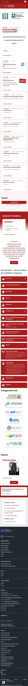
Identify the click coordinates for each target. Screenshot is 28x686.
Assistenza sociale (11, 246)
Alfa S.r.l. (3, 641)
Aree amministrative (5, 543)
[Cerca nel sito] (24, 5)
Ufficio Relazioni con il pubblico (8, 605)
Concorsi (5, 250)
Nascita (23, 252)
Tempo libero (21, 254)
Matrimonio (14, 252)
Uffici (2, 556)
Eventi (2, 585)
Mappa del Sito (9, 681)
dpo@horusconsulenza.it (6, 624)
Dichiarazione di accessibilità (7, 657)
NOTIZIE (5, 27)
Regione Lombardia (5, 1)
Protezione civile (11, 254)
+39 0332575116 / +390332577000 (13, 597)
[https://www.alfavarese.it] (14, 420)
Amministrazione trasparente (7, 658)
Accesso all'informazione (12, 244)
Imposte (14, 250)
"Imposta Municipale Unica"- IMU (9, 65)
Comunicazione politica (20, 248)
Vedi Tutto (14, 482)
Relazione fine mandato (8, 182)
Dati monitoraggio (5, 679)
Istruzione (5, 252)
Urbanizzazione (12, 258)
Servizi (16, 679)
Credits (24, 679)
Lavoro (9, 252)
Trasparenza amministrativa (11, 256)
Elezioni (9, 250)
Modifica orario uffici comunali (10, 153)
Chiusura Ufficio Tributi (8, 80)
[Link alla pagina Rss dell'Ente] (1, 672)
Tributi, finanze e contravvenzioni (8, 566)
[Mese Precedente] (3, 202)
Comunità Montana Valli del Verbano (9, 637)
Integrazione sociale (21, 250)
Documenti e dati (4, 545)
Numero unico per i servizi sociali (11, 124)
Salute (17, 258)
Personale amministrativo (6, 552)
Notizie (2, 573)
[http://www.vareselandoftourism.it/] (14, 436)
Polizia (5, 254)
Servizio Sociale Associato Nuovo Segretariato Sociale (11, 138)
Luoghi (2, 583)
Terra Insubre (4, 648)
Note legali (3, 654)
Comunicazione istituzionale (8, 248)
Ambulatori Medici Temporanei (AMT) (9, 30)
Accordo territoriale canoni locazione (12, 167)
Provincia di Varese (5, 635)
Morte (19, 252)
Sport (16, 254)
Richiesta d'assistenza (6, 665)
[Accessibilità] (4, 682)
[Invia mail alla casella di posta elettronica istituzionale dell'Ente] (11, 601)
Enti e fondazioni (4, 547)
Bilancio (18, 246)
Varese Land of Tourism (6, 650)
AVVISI (7, 122)
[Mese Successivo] (25, 202)
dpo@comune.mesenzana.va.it (8, 626)
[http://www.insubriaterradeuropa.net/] (14, 444)
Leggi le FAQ (3, 660)
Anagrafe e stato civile (6, 564)
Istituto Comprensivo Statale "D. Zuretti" (10, 644)
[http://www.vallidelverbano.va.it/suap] (14, 412)
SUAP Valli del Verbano (6, 639)
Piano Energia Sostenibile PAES (8, 646)
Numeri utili (3, 610)
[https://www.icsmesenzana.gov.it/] (14, 428)
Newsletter (3, 674)
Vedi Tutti (14, 262)
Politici (2, 554)
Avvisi (2, 575)
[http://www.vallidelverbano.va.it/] (14, 404)
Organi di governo (5, 550)
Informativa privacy (5, 652)
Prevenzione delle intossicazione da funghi (13, 96)
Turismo (20, 256)
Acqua (19, 244)
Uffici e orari (3, 608)
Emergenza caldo (7, 110)
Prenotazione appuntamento (7, 663)
